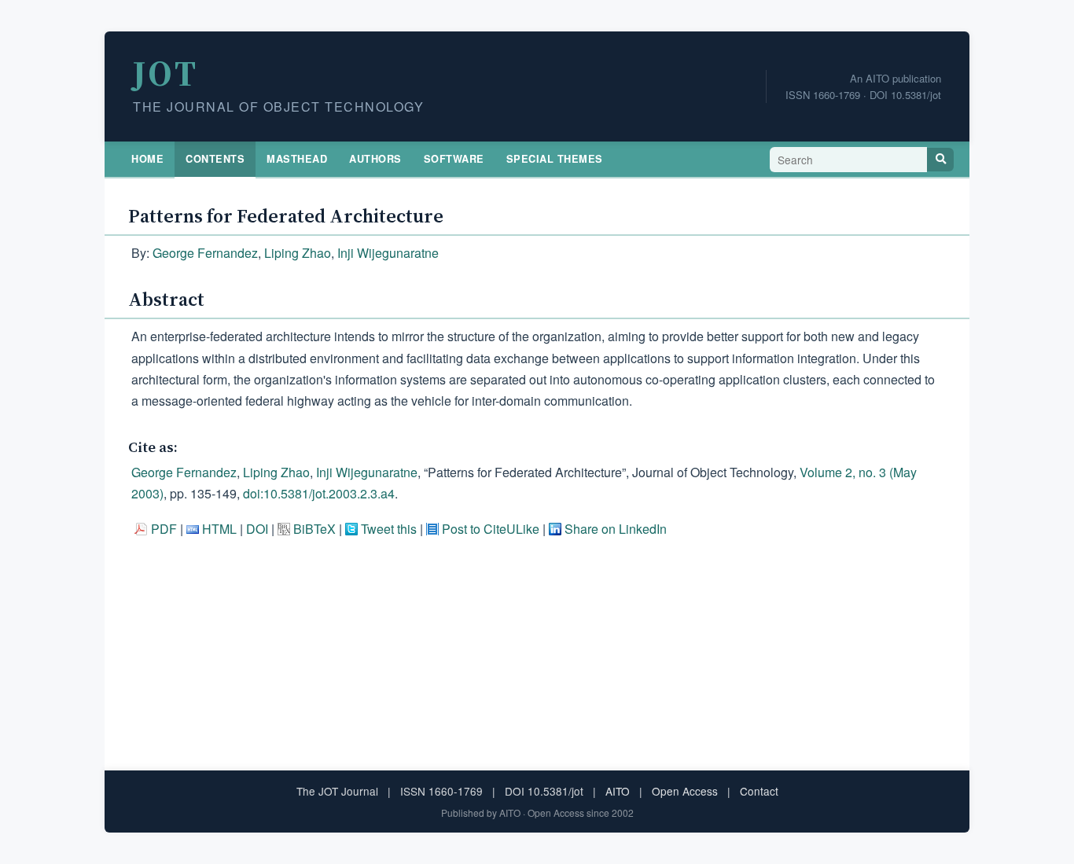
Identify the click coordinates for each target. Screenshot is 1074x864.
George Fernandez (205, 253)
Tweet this (389, 529)
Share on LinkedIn (616, 529)
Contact (759, 791)
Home (147, 159)
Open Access (685, 791)
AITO (617, 791)
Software (454, 159)
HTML (219, 529)
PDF (164, 529)
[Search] (940, 159)
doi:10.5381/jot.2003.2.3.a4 (319, 493)
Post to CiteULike (490, 529)
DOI (257, 529)
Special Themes (554, 159)
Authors (375, 159)
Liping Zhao (297, 253)
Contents (215, 159)
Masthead (297, 159)
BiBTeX (314, 529)
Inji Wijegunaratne (388, 253)
